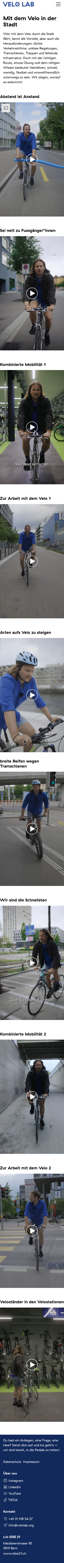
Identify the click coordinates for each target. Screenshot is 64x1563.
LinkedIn (15, 1487)
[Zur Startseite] (18, 4)
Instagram (16, 1481)
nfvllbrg (21, 1525)
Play (3, 214)
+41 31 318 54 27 (21, 1519)
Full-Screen (61, 214)
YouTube (15, 1493)
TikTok (13, 1500)
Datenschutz (12, 1462)
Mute (55, 214)
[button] (58, 4)
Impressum (31, 1462)
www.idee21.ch (14, 1553)
